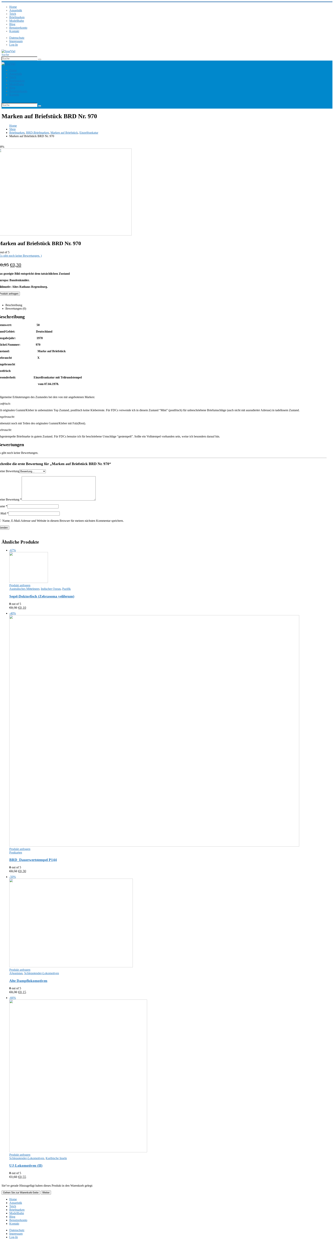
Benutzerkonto (18, 27)
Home (13, 6)
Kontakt (14, 31)
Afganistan (16, 973)
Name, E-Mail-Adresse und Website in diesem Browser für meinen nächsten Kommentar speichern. (63, 520)
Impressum (16, 41)
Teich (12, 13)
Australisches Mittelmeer (24, 588)
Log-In (13, 44)
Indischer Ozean (51, 588)
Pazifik (66, 588)
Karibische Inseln (56, 1158)
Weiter (45, 1192)
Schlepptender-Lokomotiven (41, 973)
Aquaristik (15, 10)
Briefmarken (17, 17)
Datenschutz (16, 37)
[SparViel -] (8, 51)
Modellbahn (16, 20)
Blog (12, 24)
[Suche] (39, 59)
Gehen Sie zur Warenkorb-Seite (20, 1192)
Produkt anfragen (19, 585)
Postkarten (15, 852)
